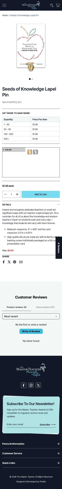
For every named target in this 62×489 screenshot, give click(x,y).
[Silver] (35, 152)
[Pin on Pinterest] (14, 261)
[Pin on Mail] (21, 262)
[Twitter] (38, 385)
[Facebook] (23, 385)
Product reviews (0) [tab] (16, 307)
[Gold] (30, 152)
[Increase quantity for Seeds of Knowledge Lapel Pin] (17, 194)
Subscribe (45, 424)
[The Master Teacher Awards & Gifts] (31, 5)
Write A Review (31, 331)
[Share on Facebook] (3, 261)
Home (5, 15)
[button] (4, 5)
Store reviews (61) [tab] (45, 307)
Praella (43, 481)
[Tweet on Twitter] (9, 261)
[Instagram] (31, 385)
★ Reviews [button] (58, 247)
